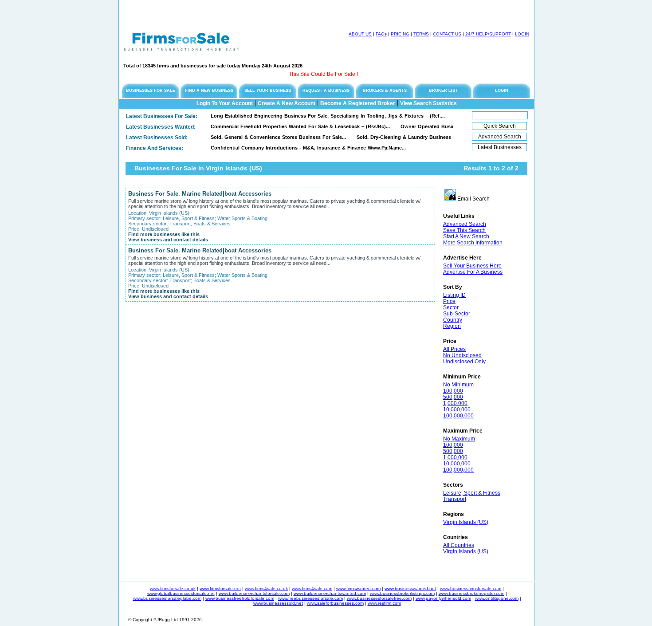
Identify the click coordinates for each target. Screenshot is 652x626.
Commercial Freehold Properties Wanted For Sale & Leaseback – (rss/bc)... (291, 126)
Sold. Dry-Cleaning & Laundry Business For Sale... (407, 137)
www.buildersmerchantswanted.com (330, 593)
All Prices (454, 349)
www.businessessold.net (278, 603)
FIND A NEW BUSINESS (209, 90)
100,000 (453, 391)
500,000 (453, 397)
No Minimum (458, 385)
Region (452, 326)
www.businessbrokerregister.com (471, 593)
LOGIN (522, 33)
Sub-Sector (456, 314)
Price (449, 301)
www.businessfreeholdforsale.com (239, 598)
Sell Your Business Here (472, 266)
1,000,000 (455, 403)
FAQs (381, 33)
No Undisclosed (462, 355)
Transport (454, 499)
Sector (451, 307)
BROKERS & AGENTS (385, 90)
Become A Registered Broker (357, 103)
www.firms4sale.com (312, 588)
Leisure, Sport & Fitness (471, 493)
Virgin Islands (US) (465, 522)
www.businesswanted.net (410, 588)
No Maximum (459, 439)
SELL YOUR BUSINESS (267, 90)
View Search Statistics (428, 103)
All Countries (458, 545)
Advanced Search (464, 224)
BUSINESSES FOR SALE (150, 90)
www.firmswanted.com (358, 588)
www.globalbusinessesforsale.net (181, 593)
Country (452, 320)
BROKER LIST (443, 90)
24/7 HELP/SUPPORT (488, 33)
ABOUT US (360, 33)
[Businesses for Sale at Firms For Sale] (181, 48)
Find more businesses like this (164, 234)
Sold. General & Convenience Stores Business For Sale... (269, 137)
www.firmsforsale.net (220, 588)
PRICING (400, 33)
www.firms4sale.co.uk (266, 588)
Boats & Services (212, 223)
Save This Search (464, 230)
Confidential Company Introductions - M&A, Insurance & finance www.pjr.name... (299, 147)
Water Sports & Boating (242, 218)
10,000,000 (457, 409)
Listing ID (454, 295)
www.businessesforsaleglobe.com (167, 598)
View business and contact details (168, 239)
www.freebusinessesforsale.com (310, 598)
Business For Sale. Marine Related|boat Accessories (199, 193)
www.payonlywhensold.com (443, 598)
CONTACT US (447, 33)
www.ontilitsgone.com (496, 598)
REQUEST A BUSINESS (326, 90)
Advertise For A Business (473, 272)
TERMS (421, 33)
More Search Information (473, 243)
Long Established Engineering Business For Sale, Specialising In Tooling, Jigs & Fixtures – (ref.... (319, 115)
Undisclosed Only (464, 361)
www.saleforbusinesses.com (335, 603)
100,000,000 (458, 416)
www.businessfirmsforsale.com (470, 588)
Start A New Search (466, 236)
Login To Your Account (224, 103)
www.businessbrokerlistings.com (402, 593)
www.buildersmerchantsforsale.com (254, 593)
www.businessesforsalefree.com (379, 598)
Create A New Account (286, 103)
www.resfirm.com (384, 603)
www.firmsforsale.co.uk (173, 588)
